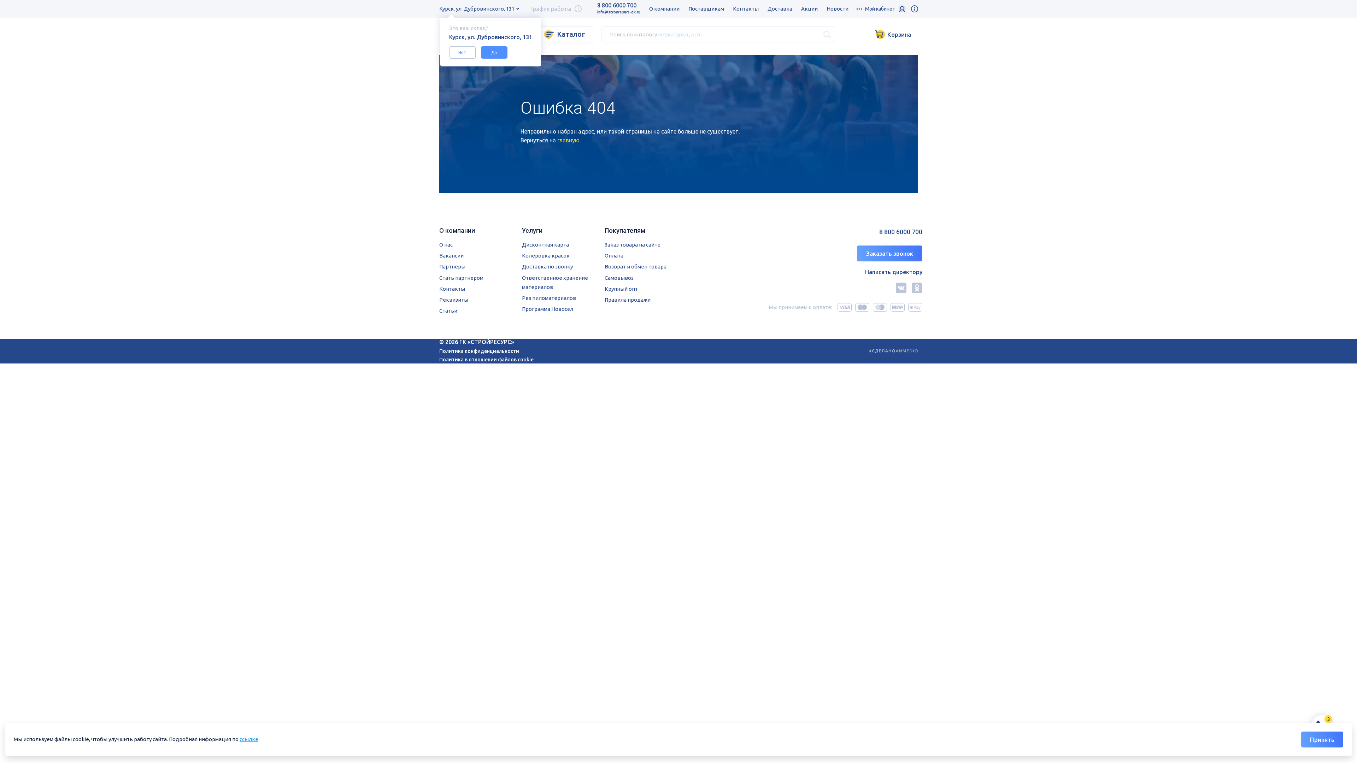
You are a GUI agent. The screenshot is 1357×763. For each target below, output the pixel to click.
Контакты (746, 9)
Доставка (780, 9)
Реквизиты (453, 300)
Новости (837, 9)
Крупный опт (621, 289)
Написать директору (893, 272)
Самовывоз (619, 278)
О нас (446, 245)
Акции (809, 9)
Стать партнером (461, 278)
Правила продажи (628, 300)
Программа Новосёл (547, 309)
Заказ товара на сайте (632, 245)
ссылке (249, 739)
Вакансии (451, 256)
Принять (1322, 739)
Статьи (448, 311)
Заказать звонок (889, 253)
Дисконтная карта (545, 245)
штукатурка (673, 34)
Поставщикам (706, 9)
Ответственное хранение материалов (555, 282)
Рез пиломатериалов (549, 298)
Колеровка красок (546, 256)
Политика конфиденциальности (479, 351)
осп (695, 34)
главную (568, 140)
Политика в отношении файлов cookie (486, 359)
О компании (664, 9)
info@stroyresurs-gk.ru (618, 12)
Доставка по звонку (547, 267)
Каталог (571, 34)
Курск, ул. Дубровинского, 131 (477, 9)
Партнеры (452, 267)
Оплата (614, 256)
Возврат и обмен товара (635, 267)
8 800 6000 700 (616, 5)
